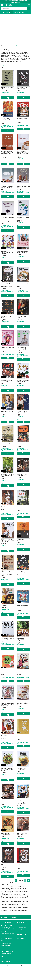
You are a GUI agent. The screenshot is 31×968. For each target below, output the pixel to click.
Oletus (17, 68)
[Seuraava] (28, 880)
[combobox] (15, 8)
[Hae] (28, 8)
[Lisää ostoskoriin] (7, 97)
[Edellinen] (25, 880)
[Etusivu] (9, 5)
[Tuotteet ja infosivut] (2, 5)
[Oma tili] (26, 5)
